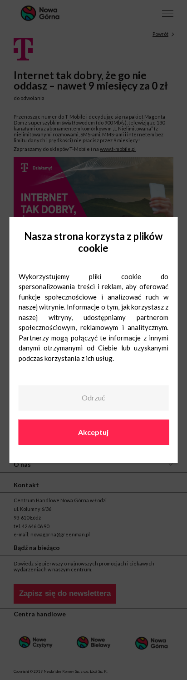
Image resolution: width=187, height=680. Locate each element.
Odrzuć (93, 397)
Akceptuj (93, 432)
